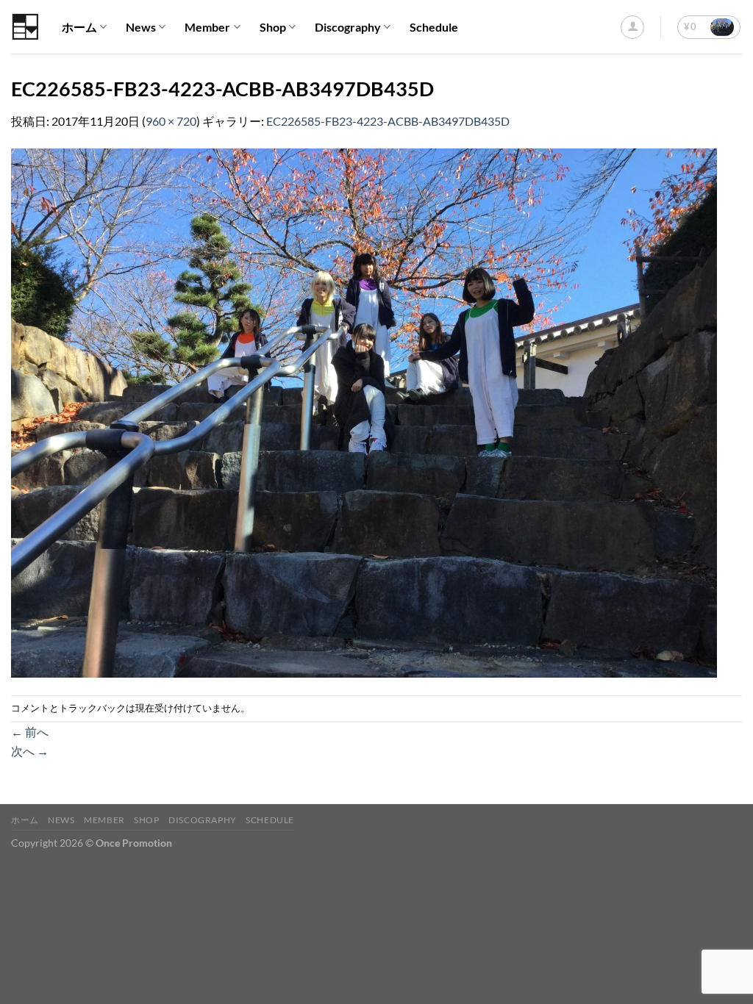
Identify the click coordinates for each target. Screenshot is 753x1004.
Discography (348, 27)
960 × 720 (171, 121)
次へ (30, 751)
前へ (30, 732)
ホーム (79, 27)
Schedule (434, 27)
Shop (273, 27)
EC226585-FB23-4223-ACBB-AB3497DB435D (388, 121)
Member (207, 27)
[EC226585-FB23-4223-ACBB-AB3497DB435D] (364, 411)
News (141, 27)
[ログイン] (632, 27)
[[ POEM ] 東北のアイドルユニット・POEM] (25, 26)
